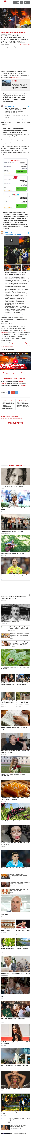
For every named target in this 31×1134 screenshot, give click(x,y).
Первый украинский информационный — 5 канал (5, 2)
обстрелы (20, 418)
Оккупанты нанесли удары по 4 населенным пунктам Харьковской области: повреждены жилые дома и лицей (20, 85)
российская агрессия (12, 416)
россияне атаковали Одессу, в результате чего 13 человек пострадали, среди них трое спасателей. (15, 345)
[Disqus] (15, 445)
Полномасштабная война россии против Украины (13, 32)
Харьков (23, 41)
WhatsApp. (22, 385)
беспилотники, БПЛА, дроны (9, 418)
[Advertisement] (15, 183)
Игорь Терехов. (16, 77)
